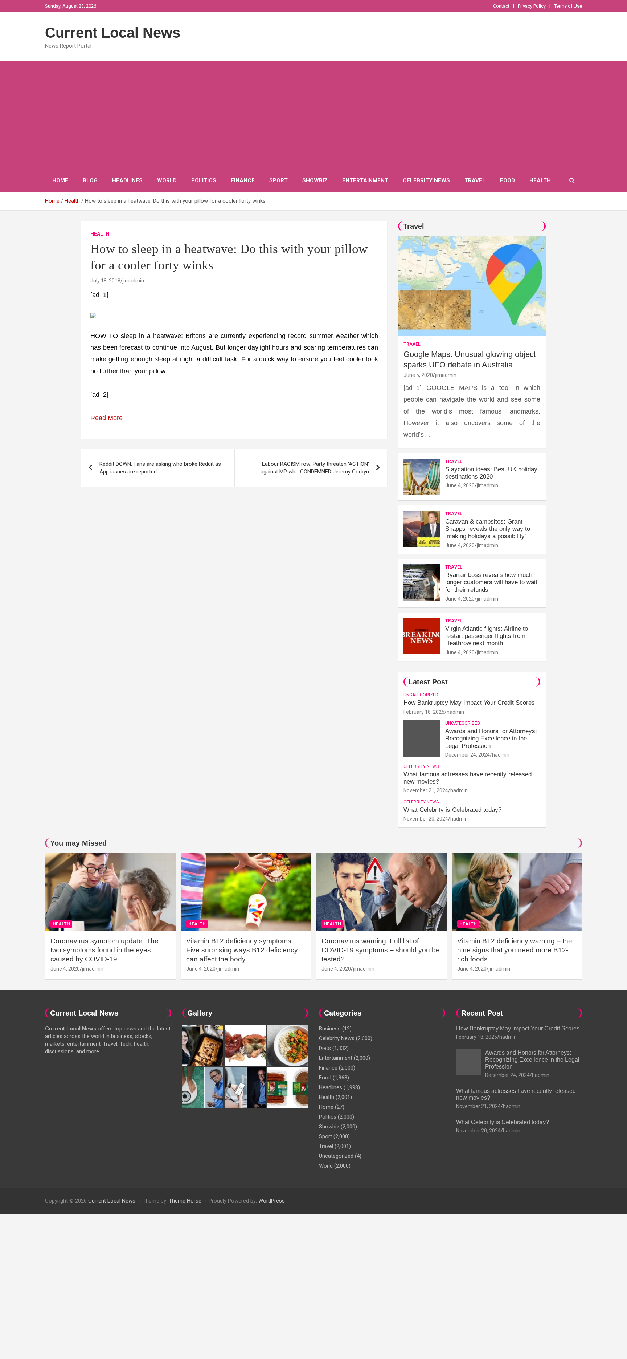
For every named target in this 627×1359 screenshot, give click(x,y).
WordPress (271, 1200)
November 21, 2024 (425, 790)
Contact (501, 6)
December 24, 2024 (467, 755)
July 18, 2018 (105, 281)
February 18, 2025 (423, 712)
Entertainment (365, 180)
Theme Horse (185, 1200)
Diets (325, 1048)
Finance (243, 180)
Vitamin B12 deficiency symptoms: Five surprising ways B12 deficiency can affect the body (242, 950)
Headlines (127, 180)
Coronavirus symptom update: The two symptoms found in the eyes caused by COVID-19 (104, 950)
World (167, 180)
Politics (203, 180)
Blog (90, 180)
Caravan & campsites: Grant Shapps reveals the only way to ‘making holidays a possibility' (487, 529)
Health (540, 180)
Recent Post (482, 1013)
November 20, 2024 (425, 819)
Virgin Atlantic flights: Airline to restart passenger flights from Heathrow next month (486, 636)
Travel (474, 180)
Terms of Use (568, 6)
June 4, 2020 (460, 485)
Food (507, 180)
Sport (278, 180)
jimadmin (133, 281)
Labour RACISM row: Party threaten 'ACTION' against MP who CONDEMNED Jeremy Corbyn (315, 468)
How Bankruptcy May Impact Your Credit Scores (470, 702)
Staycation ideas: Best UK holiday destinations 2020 (491, 473)
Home (60, 180)
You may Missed (78, 843)
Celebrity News (426, 180)
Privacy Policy (532, 6)
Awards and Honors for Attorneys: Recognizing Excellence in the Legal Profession (491, 738)
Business (330, 1028)
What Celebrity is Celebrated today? (452, 809)
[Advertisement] (313, 115)
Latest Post (428, 682)
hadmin (455, 712)
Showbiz (315, 180)
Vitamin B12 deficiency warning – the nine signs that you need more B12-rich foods (514, 950)
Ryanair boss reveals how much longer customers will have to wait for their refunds (491, 582)
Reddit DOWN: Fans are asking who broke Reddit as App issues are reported (160, 468)
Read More (106, 418)
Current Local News (112, 33)
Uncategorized (420, 694)
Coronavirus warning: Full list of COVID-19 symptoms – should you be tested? (380, 950)
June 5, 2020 (418, 375)
